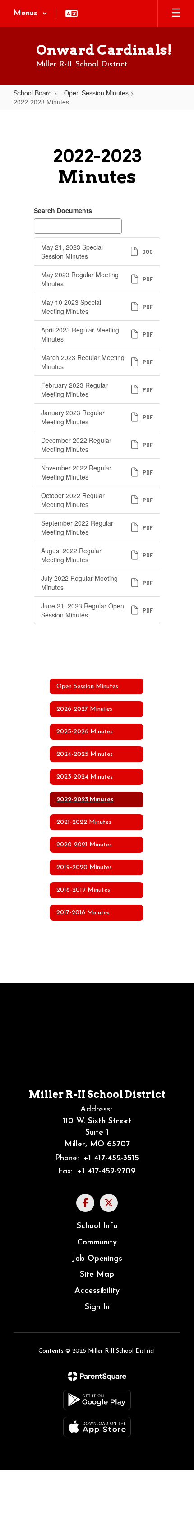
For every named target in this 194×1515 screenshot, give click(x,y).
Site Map (97, 1275)
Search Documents (63, 210)
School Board (33, 92)
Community (97, 1243)
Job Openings (97, 1259)
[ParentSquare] (97, 1376)
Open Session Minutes (96, 92)
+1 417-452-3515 (111, 1158)
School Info (97, 1226)
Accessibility (97, 1291)
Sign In (97, 1307)
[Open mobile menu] (176, 13)
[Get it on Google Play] (97, 1400)
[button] (30, 13)
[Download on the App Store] (97, 1427)
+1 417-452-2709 (106, 1172)
